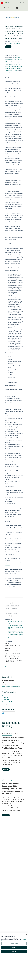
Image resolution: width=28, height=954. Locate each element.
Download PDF (5, 697)
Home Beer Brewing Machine (11, 613)
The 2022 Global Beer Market (15, 621)
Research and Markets (14, 43)
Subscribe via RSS (6, 699)
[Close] (26, 934)
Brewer (14, 603)
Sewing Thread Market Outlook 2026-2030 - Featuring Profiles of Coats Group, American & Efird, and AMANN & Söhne (12, 789)
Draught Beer (14, 608)
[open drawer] (26, 3)
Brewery (19, 603)
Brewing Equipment (15, 605)
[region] (14, 943)
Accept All (14, 951)
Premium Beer (8, 615)
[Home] (7, 3)
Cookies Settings (14, 943)
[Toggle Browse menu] (23, 8)
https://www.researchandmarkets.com (11, 686)
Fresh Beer (8, 610)
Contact (7, 666)
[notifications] (23, 3)
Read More (5, 769)
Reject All (14, 947)
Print (3, 695)
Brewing (7, 605)
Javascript (5, 704)
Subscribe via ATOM (7, 701)
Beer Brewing (8, 603)
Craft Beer (7, 608)
